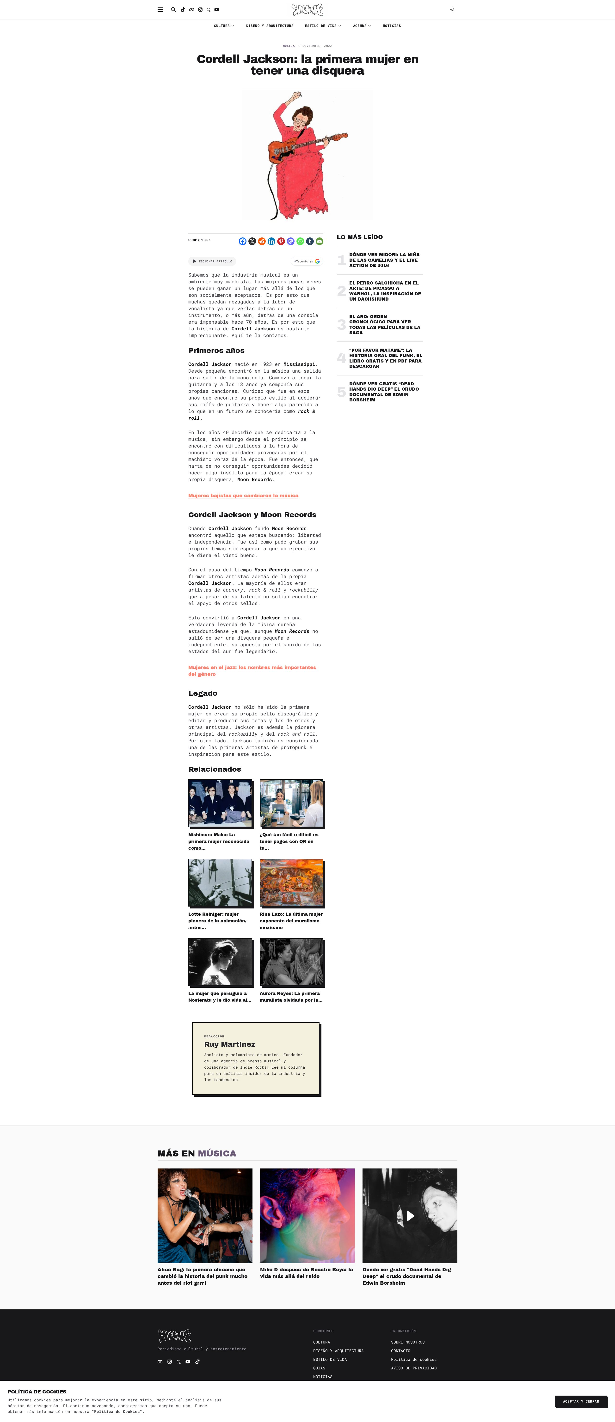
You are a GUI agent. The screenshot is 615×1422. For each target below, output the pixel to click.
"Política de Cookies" (117, 1411)
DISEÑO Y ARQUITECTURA (270, 25)
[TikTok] (183, 9)
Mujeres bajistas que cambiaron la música (243, 495)
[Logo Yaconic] (307, 9)
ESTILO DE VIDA (321, 25)
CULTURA (222, 25)
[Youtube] (216, 9)
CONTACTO (400, 1350)
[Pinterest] (281, 241)
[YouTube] (187, 1361)
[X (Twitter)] (179, 1362)
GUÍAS (319, 1367)
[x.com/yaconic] (208, 10)
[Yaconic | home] (230, 1336)
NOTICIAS (392, 25)
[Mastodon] (291, 241)
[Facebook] (191, 9)
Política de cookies (414, 1359)
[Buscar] (173, 9)
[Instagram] (200, 9)
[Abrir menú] (163, 9)
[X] (252, 241)
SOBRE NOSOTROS (408, 1341)
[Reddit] (262, 241)
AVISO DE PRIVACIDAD (414, 1367)
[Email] (319, 241)
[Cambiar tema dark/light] (452, 9)
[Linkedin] (271, 241)
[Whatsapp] (300, 241)
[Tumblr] (310, 241)
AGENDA (360, 25)
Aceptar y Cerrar (581, 1401)
